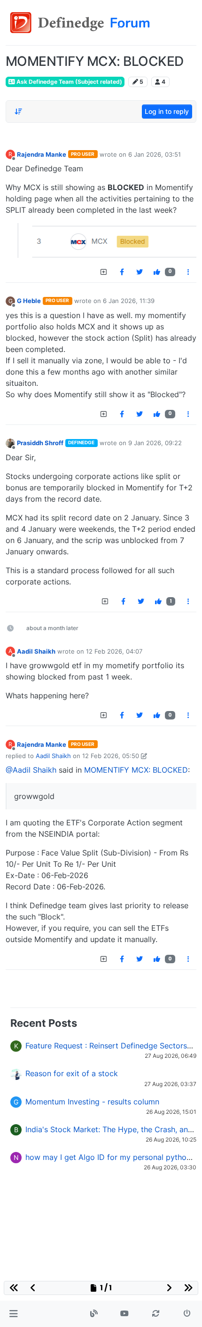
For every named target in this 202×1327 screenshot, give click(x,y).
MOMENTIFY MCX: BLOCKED (136, 770)
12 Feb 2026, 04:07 (114, 651)
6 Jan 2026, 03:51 (154, 154)
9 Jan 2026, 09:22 (155, 443)
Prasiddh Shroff (40, 443)
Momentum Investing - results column (92, 1101)
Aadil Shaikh (36, 651)
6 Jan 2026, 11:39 (129, 300)
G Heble (29, 300)
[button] (13, 1313)
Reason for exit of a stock (71, 1073)
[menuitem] (122, 272)
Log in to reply (167, 111)
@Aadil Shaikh (31, 770)
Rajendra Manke (41, 154)
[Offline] (10, 443)
